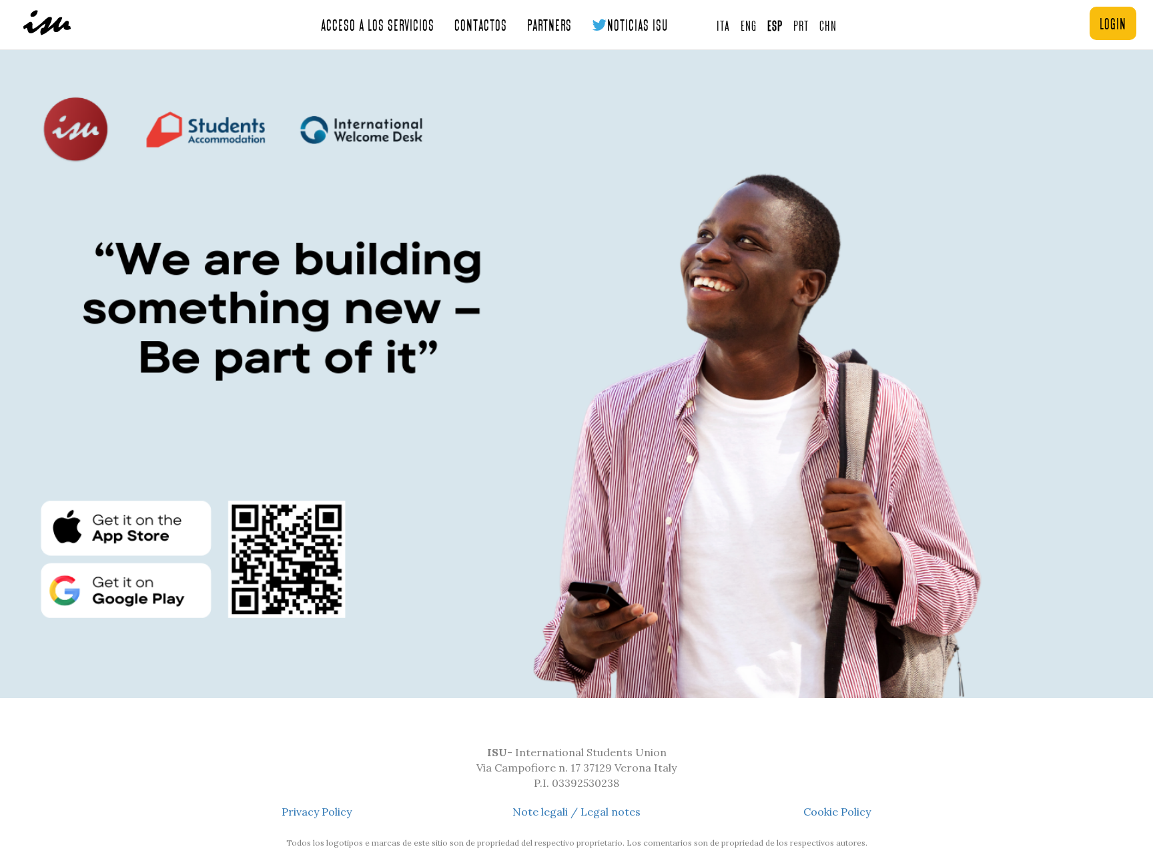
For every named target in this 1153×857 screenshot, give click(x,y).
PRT (801, 25)
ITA (723, 25)
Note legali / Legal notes (576, 811)
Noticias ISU (637, 24)
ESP (775, 25)
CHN (828, 25)
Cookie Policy (837, 811)
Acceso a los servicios (377, 24)
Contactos (480, 24)
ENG (749, 25)
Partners (549, 24)
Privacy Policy (317, 811)
